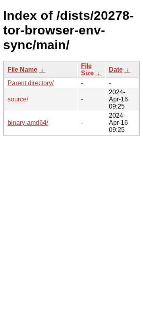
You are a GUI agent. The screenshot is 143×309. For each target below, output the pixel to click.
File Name (22, 69)
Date (116, 69)
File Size (87, 69)
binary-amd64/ (28, 122)
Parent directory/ (31, 83)
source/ (18, 99)
